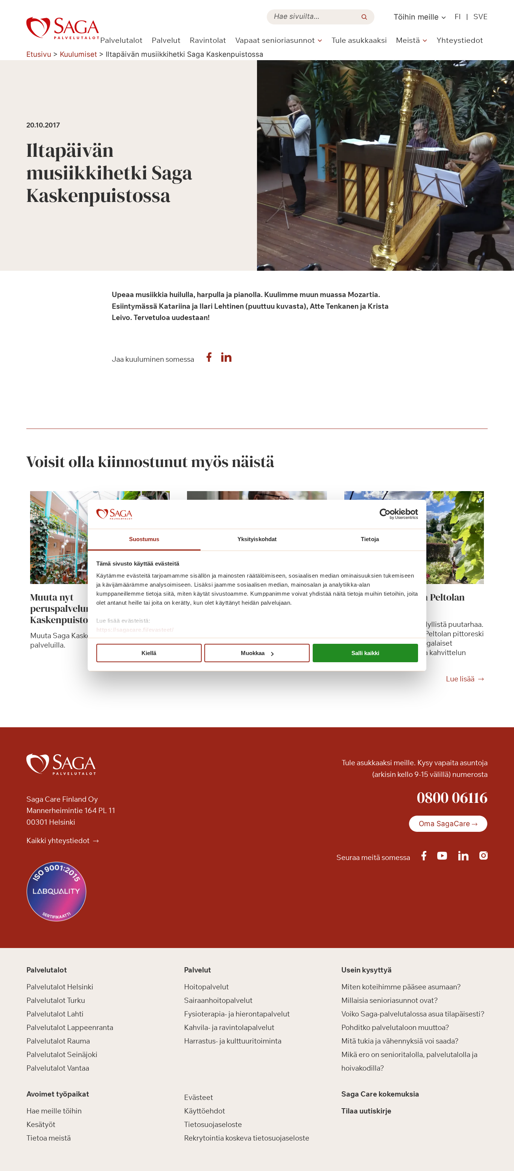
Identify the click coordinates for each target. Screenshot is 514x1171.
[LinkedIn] (226, 359)
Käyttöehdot (204, 1110)
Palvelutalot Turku (55, 1000)
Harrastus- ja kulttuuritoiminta (232, 1040)
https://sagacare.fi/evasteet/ (135, 629)
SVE (480, 16)
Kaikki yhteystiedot (58, 840)
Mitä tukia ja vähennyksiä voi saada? (400, 1040)
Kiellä (148, 653)
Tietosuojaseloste (213, 1124)
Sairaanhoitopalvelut (218, 1000)
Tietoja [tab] (370, 539)
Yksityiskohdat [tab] (257, 539)
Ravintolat (208, 40)
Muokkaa (253, 653)
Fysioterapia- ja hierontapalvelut (237, 1013)
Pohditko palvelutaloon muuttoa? (395, 1027)
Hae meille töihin (54, 1110)
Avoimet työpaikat (57, 1093)
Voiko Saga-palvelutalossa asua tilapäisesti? (413, 1013)
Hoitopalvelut (206, 986)
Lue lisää (460, 679)
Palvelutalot (121, 40)
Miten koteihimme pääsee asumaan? (401, 986)
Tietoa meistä (48, 1137)
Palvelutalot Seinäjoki (61, 1054)
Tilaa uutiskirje (366, 1110)
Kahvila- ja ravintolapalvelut (229, 1027)
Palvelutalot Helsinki (59, 986)
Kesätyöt (40, 1124)
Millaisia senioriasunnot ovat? (389, 1000)
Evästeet (198, 1097)
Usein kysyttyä (366, 969)
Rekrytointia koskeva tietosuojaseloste (246, 1137)
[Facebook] (209, 359)
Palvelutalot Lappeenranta (69, 1027)
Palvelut (166, 40)
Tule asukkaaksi (359, 40)
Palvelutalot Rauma (58, 1040)
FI (458, 16)
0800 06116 (452, 797)
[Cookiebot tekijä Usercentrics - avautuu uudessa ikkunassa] (385, 514)
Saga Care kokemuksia (380, 1093)
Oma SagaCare (444, 823)
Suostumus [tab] (144, 539)
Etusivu (38, 54)
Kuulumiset (78, 54)
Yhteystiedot (459, 40)
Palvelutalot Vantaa (57, 1067)
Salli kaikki (365, 653)
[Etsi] (364, 16)
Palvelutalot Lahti (55, 1013)
